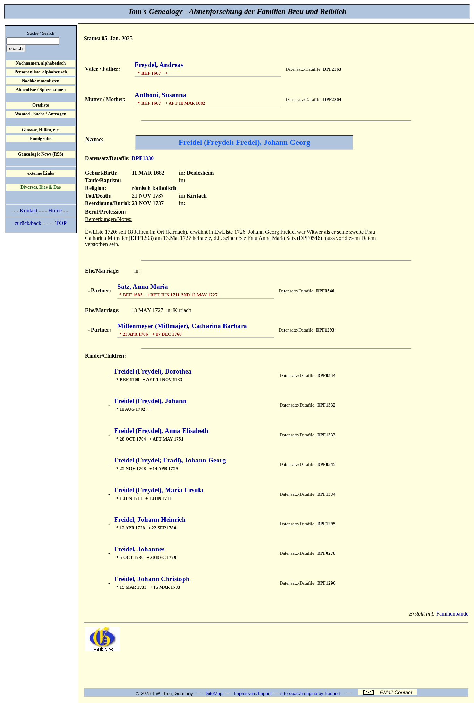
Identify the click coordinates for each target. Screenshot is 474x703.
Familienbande (452, 614)
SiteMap (214, 693)
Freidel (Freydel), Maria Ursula (158, 490)
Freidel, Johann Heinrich (150, 519)
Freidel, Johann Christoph (152, 579)
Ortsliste (40, 105)
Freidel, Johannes (139, 549)
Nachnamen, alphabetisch (41, 63)
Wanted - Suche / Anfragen (40, 113)
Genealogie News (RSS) (40, 154)
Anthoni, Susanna (160, 95)
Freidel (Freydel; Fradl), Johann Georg (170, 460)
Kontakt (28, 211)
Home (55, 211)
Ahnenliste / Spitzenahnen (41, 89)
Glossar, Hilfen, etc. (41, 129)
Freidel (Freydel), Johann (150, 400)
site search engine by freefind (310, 693)
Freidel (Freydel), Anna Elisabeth (161, 430)
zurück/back (28, 223)
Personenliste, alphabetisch (40, 71)
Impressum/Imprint (252, 693)
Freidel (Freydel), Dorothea (153, 371)
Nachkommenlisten (40, 80)
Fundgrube (40, 138)
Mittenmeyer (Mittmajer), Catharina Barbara (182, 325)
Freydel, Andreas (159, 64)
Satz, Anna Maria (142, 286)
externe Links (40, 173)
